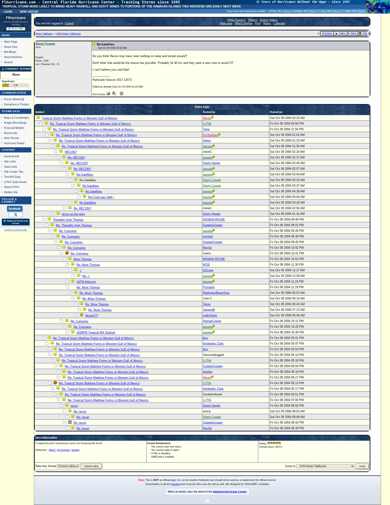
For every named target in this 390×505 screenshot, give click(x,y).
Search (8, 62)
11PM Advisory (86, 281)
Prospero (209, 287)
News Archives (13, 57)
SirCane (208, 270)
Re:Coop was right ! (101, 197)
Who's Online (243, 23)
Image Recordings (15, 122)
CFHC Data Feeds (15, 182)
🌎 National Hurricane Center (15, 222)
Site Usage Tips (13, 171)
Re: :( (86, 276)
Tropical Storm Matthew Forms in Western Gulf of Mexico (79, 118)
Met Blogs (10, 51)
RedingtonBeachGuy (216, 292)
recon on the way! (73, 214)
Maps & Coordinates (16, 117)
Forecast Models (14, 127)
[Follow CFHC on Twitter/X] (16, 214)
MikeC (52, 450)
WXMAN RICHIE (214, 219)
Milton (287, 11)
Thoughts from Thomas (68, 219)
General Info (11, 156)
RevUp (207, 247)
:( (80, 270)
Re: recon (80, 411)
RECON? (71, 152)
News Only (10, 46)
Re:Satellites (85, 174)
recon (74, 406)
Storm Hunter (211, 163)
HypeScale (8, 81)
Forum (8, 99)
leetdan (207, 371)
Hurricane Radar (14, 143)
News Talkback (44, 33)
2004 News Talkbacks (68, 33)
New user (226, 23)
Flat (365, 33)
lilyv (205, 338)
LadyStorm (210, 315)
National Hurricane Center (229, 491)
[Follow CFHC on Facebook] (15, 208)
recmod (208, 236)
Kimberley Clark (213, 343)
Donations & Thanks (16, 104)
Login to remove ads (16, 229)
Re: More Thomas (88, 264)
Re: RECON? (76, 157)
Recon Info (10, 133)
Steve (207, 140)
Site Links (10, 161)
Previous (327, 33)
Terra (206, 129)
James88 (209, 309)
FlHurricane (16, 18)
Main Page (10, 41)
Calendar (279, 23)
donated (175, 484)
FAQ (258, 23)
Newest (18, 99)
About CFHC (12, 186)
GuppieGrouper (213, 225)
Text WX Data (12, 176)
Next (353, 33)
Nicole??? (91, 315)
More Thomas (83, 259)
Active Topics (269, 20)
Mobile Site (11, 192)
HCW (206, 264)
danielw (75, 450)
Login (8, 11)
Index (342, 33)
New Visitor (29, 11)
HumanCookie (212, 321)
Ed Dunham (63, 450)
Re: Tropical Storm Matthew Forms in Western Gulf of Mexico (90, 123)
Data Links (10, 166)
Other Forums (236, 20)
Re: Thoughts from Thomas (74, 225)
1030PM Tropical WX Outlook (96, 332)
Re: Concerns (68, 231)
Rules (267, 23)
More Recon (11, 138)
